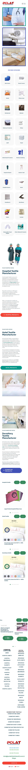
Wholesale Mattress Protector (21, 686)
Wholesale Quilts (21, 696)
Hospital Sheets (7, 655)
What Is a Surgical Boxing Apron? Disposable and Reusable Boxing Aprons (7, 629)
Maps (14, 758)
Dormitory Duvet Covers (14, 724)
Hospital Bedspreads (7, 659)
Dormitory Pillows (14, 730)
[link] (14, 254)
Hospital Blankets (7, 664)
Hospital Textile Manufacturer (10, 272)
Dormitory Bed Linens (14, 713)
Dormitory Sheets (14, 716)
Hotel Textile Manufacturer (9, 333)
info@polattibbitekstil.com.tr (14, 756)
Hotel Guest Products (21, 680)
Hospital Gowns (7, 673)
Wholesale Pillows (21, 691)
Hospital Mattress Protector (7, 679)
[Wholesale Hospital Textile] (14, 254)
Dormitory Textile (14, 732)
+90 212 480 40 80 (14, 747)
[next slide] (23, 482)
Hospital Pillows (7, 685)
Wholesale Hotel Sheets (21, 659)
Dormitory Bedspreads (14, 719)
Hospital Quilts (7, 689)
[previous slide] (17, 482)
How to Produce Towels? (19, 633)
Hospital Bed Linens (7, 652)
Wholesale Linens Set (21, 654)
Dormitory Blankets (14, 722)
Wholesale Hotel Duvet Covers (21, 665)
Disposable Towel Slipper (21, 706)
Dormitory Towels (14, 735)
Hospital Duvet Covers (7, 669)
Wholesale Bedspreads (21, 670)
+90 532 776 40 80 (14, 753)
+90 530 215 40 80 (14, 749)
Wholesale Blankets (21, 675)
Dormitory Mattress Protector (14, 727)
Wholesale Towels (21, 701)
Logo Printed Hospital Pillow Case (13, 509)
